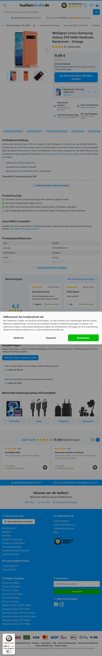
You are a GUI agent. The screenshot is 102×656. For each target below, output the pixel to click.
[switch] (9, 651)
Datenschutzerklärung (53, 329)
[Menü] (13, 635)
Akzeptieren (83, 337)
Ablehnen (19, 337)
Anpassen (51, 337)
